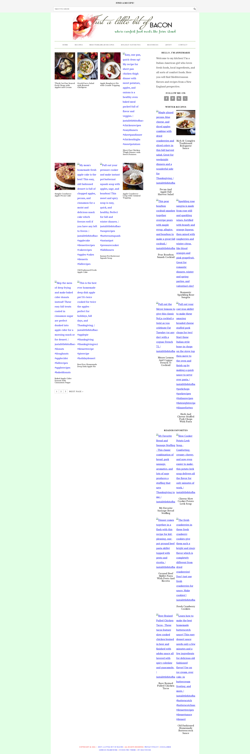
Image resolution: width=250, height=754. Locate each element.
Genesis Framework (108, 750)
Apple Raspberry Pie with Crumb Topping (110, 84)
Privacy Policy (152, 747)
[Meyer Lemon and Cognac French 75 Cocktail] (165, 328)
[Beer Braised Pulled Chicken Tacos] (165, 646)
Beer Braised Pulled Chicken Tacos (165, 686)
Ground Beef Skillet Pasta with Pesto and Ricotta (166, 577)
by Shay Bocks (144, 750)
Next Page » (76, 391)
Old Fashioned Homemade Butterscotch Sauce (186, 729)
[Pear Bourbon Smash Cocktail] (165, 225)
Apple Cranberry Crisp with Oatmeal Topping (131, 196)
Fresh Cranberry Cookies (186, 607)
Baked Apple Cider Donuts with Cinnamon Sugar (63, 380)
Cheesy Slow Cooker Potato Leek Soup (186, 501)
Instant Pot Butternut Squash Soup (110, 257)
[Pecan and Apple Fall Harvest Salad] (165, 147)
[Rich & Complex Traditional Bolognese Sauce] (185, 123)
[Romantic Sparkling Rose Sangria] (185, 243)
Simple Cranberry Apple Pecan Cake (63, 195)
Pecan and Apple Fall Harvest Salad (166, 192)
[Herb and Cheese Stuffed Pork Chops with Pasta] (185, 356)
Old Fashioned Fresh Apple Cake (87, 271)
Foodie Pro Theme (127, 750)
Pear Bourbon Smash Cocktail (166, 255)
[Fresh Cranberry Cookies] (185, 560)
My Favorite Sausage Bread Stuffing (165, 510)
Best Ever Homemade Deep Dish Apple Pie (87, 365)
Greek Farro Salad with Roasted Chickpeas (85, 85)
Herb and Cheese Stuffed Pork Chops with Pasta (185, 418)
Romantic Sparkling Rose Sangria (185, 295)
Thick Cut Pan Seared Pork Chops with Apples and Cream (65, 85)
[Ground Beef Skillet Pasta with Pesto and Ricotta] (165, 543)
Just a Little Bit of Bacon (125, 26)
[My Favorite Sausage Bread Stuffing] (165, 469)
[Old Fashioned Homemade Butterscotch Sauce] (185, 667)
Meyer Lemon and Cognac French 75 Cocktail (166, 361)
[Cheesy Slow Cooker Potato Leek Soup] (185, 464)
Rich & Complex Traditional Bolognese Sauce (186, 145)
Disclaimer (165, 747)
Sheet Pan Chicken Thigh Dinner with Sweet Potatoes (131, 152)
